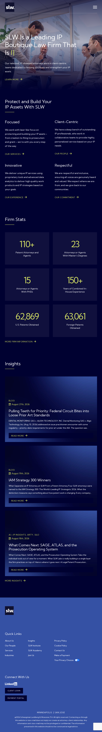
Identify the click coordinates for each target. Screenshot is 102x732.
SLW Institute (34, 645)
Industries (9, 655)
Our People (10, 645)
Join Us (31, 655)
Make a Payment (62, 655)
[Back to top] (96, 726)
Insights (31, 640)
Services (9, 650)
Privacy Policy (60, 640)
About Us (9, 640)
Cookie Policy (60, 645)
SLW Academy (35, 650)
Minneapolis (44, 712)
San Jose (60, 712)
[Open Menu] (95, 7)
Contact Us (59, 650)
